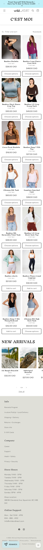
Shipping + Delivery (11, 417)
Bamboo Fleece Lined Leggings (32, 277)
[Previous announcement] (4, 3)
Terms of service (36, 540)
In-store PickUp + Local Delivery (16, 412)
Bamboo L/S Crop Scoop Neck (31, 105)
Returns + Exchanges (12, 422)
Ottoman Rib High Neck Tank (31, 320)
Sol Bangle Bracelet (10, 370)
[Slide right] (26, 387)
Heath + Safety (9, 456)
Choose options (11, 74)
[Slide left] (16, 387)
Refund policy (13, 540)
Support (7, 451)
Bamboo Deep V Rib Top (31, 148)
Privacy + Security (11, 462)
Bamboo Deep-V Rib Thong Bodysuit (11, 320)
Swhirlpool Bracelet (28, 371)
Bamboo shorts (11, 276)
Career (7, 446)
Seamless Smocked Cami (32, 191)
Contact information (28, 544)
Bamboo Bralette (11, 61)
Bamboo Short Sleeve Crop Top (11, 105)
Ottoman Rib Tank (11, 190)
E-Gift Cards (9, 432)
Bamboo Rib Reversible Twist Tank (11, 234)
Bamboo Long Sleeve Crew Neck (32, 62)
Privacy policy (24, 540)
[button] (4, 10)
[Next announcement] (38, 3)
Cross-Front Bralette (11, 147)
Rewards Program (11, 407)
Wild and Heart (16, 538)
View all (21, 392)
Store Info (8, 427)
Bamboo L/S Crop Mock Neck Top (31, 234)
